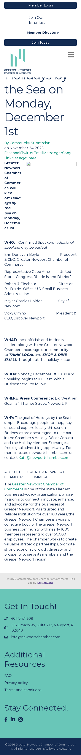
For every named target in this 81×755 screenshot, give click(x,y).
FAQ (8, 676)
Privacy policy (16, 683)
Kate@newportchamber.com (44, 458)
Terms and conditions (22, 690)
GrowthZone (45, 582)
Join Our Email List (37, 20)
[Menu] (71, 54)
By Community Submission (27, 143)
